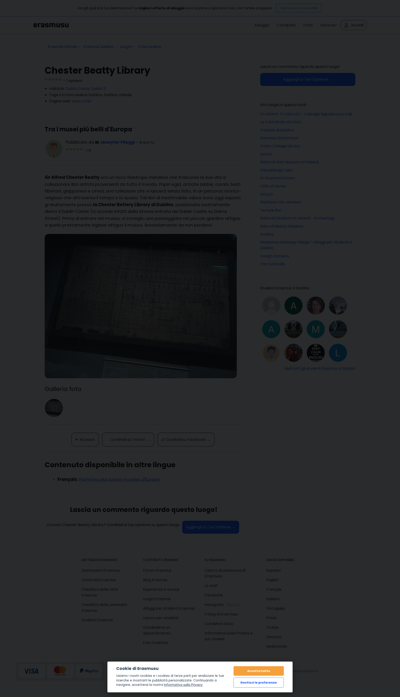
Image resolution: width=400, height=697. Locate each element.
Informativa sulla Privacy (183, 685)
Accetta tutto (258, 671)
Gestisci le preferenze (258, 682)
